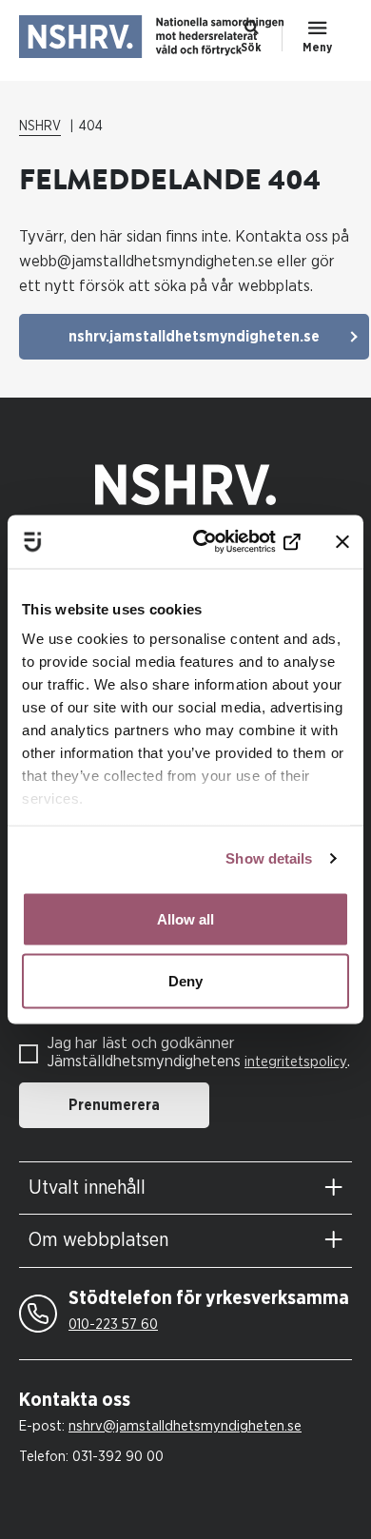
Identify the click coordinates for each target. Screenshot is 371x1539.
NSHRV (40, 126)
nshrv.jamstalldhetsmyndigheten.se (194, 336)
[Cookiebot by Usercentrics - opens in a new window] (225, 542)
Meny (317, 47)
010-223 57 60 (113, 1324)
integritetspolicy (295, 1062)
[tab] (185, 1188)
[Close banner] (342, 541)
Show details (268, 858)
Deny (185, 981)
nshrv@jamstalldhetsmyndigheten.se (185, 1426)
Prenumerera (114, 1105)
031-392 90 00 (118, 1457)
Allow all (185, 918)
